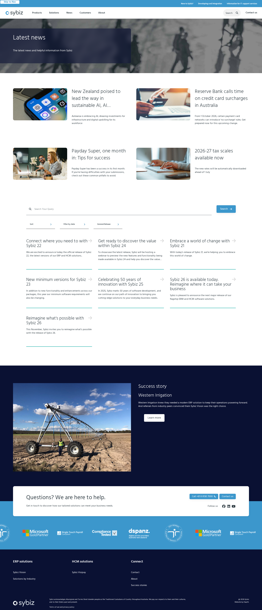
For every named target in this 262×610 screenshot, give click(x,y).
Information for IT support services (242, 3)
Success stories (139, 585)
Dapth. (246, 602)
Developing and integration (210, 3)
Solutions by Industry (24, 579)
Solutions (54, 13)
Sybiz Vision (19, 572)
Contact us (251, 13)
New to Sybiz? (187, 3)
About (101, 13)
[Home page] (14, 13)
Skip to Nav (10, 2)
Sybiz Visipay (79, 572)
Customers (85, 13)
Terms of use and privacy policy (61, 607)
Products (37, 13)
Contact (135, 572)
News (69, 13)
